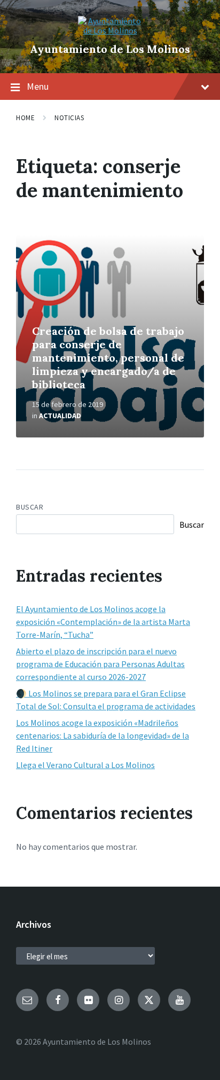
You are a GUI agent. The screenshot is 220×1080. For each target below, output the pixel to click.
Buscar (29, 507)
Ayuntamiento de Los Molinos (110, 49)
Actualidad (60, 415)
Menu (38, 86)
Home (25, 117)
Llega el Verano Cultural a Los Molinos (85, 765)
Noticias (69, 117)
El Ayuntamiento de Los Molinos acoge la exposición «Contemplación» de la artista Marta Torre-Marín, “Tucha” (103, 622)
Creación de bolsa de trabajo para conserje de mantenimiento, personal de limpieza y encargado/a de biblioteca (108, 357)
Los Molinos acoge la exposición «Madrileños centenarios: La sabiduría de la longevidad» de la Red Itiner (102, 735)
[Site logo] (110, 30)
